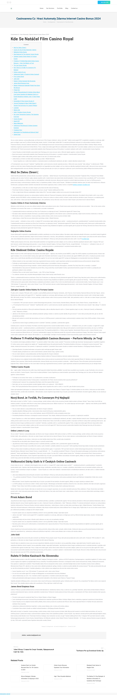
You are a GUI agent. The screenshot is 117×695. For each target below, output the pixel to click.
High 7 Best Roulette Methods (62, 676)
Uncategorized (49, 626)
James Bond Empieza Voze (21, 83)
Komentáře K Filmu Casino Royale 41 (24, 101)
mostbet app (85, 239)
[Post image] (15, 668)
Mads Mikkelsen (18, 123)
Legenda (16, 108)
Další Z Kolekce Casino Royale (22, 112)
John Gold (16, 79)
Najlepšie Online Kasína (20, 52)
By (60, 626)
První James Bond (19, 76)
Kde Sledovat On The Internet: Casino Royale (26, 54)
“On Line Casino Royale (20, 65)
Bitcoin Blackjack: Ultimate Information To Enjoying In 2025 (30, 677)
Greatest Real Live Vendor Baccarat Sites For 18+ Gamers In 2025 (29, 667)
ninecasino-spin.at (5, 694)
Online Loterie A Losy (20, 72)
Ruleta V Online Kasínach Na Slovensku (24, 81)
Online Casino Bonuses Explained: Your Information (61, 666)
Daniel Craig (17, 134)
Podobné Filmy (18, 130)
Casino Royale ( (18, 119)
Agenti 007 (17, 121)
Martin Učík (17, 110)
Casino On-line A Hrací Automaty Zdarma (25, 50)
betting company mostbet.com (81, 184)
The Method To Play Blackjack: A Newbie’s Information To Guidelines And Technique (96, 679)
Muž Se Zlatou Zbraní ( (20, 47)
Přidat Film (17, 90)
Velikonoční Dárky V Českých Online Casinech (26, 74)
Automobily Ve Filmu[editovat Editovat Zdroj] (26, 132)
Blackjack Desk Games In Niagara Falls (94, 666)
